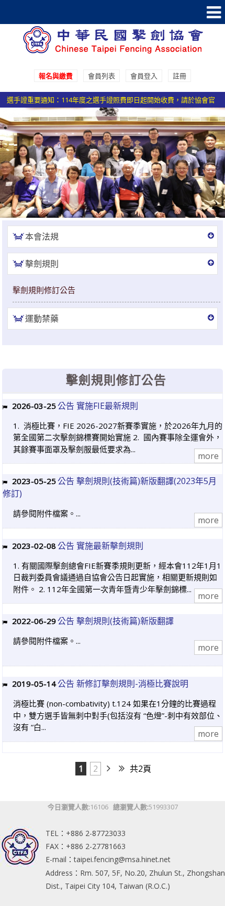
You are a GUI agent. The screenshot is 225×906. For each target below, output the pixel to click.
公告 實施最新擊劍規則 (100, 545)
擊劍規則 (42, 263)
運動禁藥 (42, 318)
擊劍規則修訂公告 (44, 290)
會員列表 (101, 75)
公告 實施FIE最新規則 (98, 405)
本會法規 (42, 236)
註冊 (179, 75)
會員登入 (144, 75)
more (208, 456)
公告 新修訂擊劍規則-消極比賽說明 (123, 683)
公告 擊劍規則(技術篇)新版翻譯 (116, 621)
